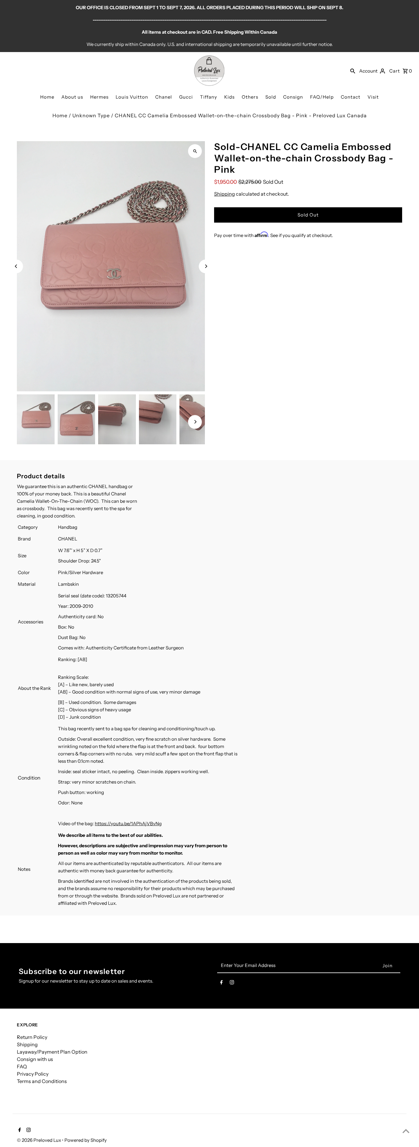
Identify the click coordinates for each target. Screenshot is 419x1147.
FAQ (22, 1066)
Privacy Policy (32, 1074)
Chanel (163, 97)
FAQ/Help (322, 97)
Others (250, 97)
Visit (373, 97)
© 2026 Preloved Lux (39, 1140)
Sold (270, 97)
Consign (293, 97)
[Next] (206, 266)
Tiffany (208, 97)
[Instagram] (232, 983)
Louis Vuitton (132, 97)
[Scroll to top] (406, 1131)
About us (72, 97)
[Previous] (16, 266)
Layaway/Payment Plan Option (52, 1052)
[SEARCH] (353, 71)
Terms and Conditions (42, 1081)
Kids (229, 97)
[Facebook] (221, 983)
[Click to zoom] (195, 151)
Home (47, 97)
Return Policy (32, 1037)
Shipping (224, 194)
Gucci (186, 97)
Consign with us (35, 1059)
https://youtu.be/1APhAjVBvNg (128, 823)
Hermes (99, 97)
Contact (350, 97)
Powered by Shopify (85, 1140)
